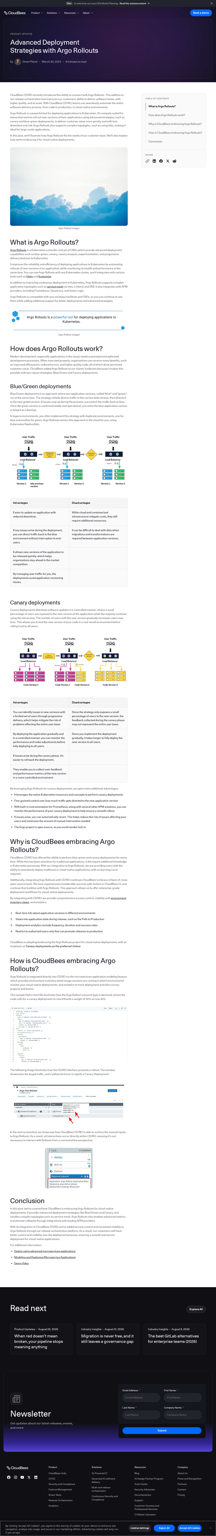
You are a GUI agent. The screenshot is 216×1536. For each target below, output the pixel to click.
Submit (162, 1430)
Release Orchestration (61, 1500)
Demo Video (21, 1263)
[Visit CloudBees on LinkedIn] (36, 1477)
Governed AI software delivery (103, 1480)
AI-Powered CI (99, 1473)
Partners (182, 1484)
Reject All (164, 1528)
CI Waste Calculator (145, 1514)
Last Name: (130, 1407)
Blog (136, 1473)
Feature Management (60, 1489)
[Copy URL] (147, 161)
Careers (182, 1489)
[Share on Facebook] (161, 161)
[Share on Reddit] (174, 161)
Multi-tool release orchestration (101, 1489)
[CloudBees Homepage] (17, 1467)
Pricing (181, 1495)
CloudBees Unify (57, 1473)
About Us (182, 1473)
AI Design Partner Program (148, 1478)
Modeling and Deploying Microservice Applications (45, 1257)
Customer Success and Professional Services (146, 1507)
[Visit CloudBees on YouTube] (22, 1477)
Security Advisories (144, 1489)
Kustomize (44, 276)
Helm (29, 276)
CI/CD (52, 1478)
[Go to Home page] (14, 13)
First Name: (171, 1390)
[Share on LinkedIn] (154, 161)
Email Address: (131, 1390)
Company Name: (174, 1407)
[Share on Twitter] (168, 161)
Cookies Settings (140, 1528)
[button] (37, 13)
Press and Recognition (189, 1478)
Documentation (142, 1495)
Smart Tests (55, 1495)
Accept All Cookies (190, 1528)
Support (138, 1500)
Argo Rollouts (18, 250)
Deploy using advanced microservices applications (44, 1251)
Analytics (53, 1505)
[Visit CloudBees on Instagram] (16, 1477)
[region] (108, 1528)
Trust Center (141, 1484)
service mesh (55, 286)
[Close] (210, 1528)
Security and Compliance (62, 1484)
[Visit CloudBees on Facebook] (9, 1477)
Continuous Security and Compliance (105, 1498)
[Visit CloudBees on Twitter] (29, 1477)
